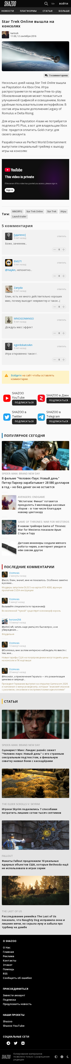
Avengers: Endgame (31, 497)
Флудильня (8, 634)
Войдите (16, 375)
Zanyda (18, 287)
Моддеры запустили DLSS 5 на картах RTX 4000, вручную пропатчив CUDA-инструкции (32, 589)
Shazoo (7, 1021)
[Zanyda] (8, 289)
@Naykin (10, 270)
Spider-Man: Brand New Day (21, 473)
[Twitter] (15, 1043)
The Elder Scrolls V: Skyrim (21, 804)
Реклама (8, 956)
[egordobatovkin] (8, 346)
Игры (63, 211)
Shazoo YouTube (13, 1025)
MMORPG (17, 211)
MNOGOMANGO (24, 318)
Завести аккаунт (14, 995)
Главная (8, 952)
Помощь (8, 969)
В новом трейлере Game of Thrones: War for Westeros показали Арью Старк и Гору (42, 529)
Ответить (61, 236)
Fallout (7, 856)
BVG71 (18, 261)
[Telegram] (8, 1043)
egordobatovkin (23, 345)
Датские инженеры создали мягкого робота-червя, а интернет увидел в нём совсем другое (42, 546)
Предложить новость (17, 1004)
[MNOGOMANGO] (8, 320)
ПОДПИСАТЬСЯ (24, 402)
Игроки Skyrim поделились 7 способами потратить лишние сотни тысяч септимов (31, 810)
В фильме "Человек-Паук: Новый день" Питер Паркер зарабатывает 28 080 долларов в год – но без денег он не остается (35, 482)
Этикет (8, 965)
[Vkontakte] (23, 1043)
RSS (5, 973)
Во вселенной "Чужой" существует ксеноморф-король (31, 610)
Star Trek (51, 211)
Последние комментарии (29, 567)
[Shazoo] (10, 4)
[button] (7, 10)
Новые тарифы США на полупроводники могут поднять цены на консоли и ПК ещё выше (35, 659)
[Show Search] (45, 3)
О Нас (6, 947)
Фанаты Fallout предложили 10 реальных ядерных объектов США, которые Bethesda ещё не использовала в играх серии (35, 864)
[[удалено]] (8, 236)
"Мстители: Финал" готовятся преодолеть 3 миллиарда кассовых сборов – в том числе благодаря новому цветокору (41, 506)
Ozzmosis (14, 572)
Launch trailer (19, 216)
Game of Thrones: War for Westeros (43, 521)
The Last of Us (12, 911)
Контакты (9, 960)
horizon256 (15, 619)
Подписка (9, 999)
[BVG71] (8, 262)
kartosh (14, 33)
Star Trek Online (34, 211)
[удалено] (20, 235)
